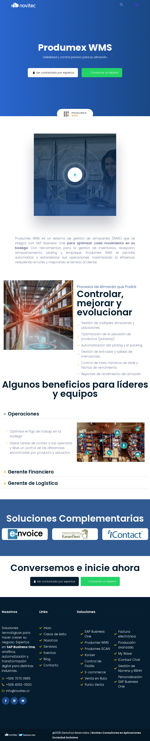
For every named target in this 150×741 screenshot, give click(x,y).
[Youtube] (23, 701)
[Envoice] (25, 534)
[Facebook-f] (6, 701)
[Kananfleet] (75, 534)
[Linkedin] (14, 701)
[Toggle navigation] (136, 5)
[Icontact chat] (125, 534)
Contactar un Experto (105, 72)
